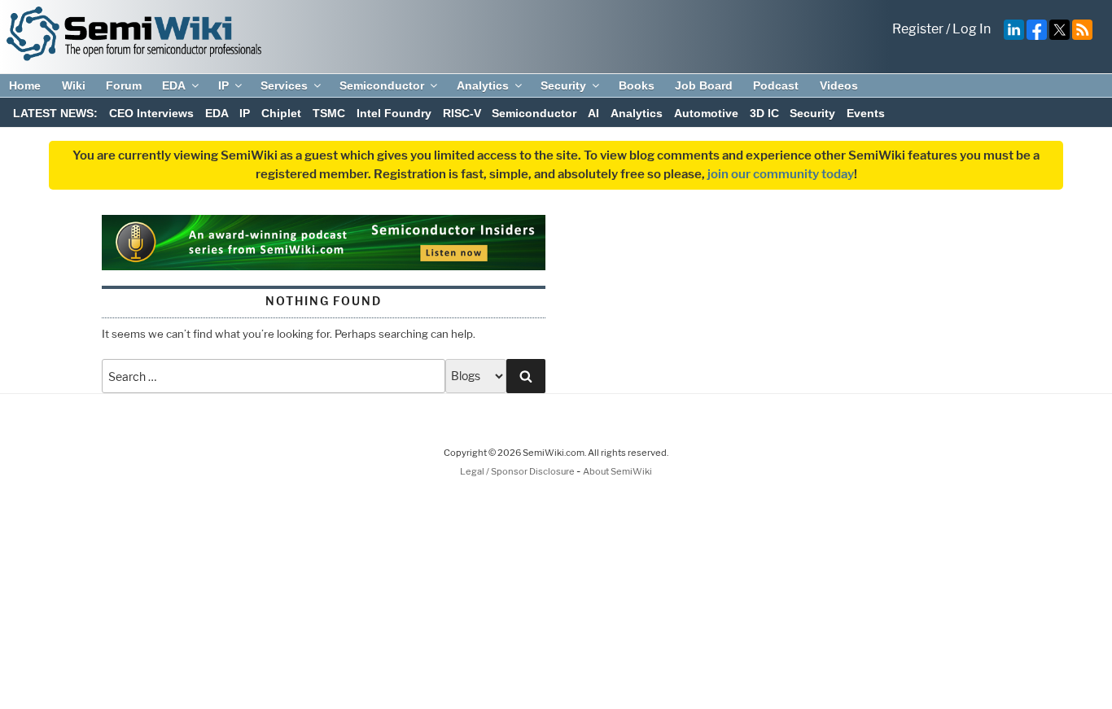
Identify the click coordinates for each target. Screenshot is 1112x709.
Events (866, 113)
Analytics (483, 85)
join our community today (780, 174)
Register (917, 29)
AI (593, 113)
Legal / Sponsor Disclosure (518, 471)
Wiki (73, 85)
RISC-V (462, 113)
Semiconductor (381, 85)
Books (637, 85)
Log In (971, 29)
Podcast (776, 85)
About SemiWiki (617, 471)
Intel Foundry (394, 113)
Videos (839, 85)
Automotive (706, 113)
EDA (174, 85)
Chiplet (281, 113)
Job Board (704, 85)
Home (25, 85)
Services (284, 85)
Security (563, 85)
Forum (124, 85)
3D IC (764, 113)
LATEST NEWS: (55, 113)
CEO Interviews (151, 113)
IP (223, 85)
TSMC (329, 113)
